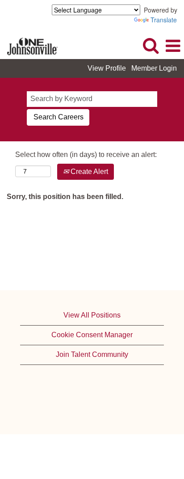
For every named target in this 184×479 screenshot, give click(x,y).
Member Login (154, 68)
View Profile (107, 68)
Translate (164, 19)
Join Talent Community (92, 354)
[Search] (150, 45)
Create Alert (88, 171)
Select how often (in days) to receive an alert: (86, 154)
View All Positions (92, 315)
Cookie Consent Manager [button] (92, 335)
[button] (173, 46)
